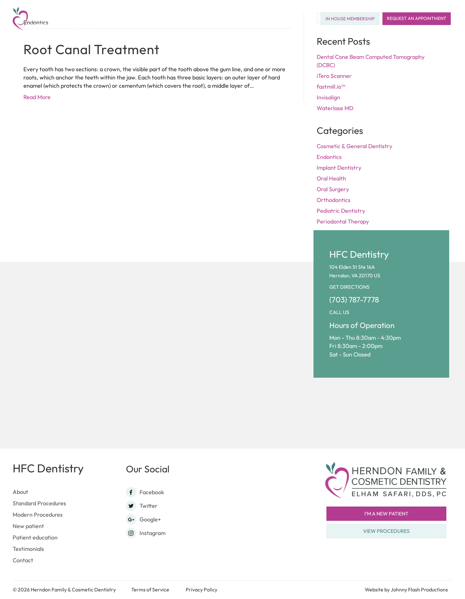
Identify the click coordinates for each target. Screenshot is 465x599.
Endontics (329, 157)
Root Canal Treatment (91, 49)
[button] (211, 18)
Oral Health (331, 178)
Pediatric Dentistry (341, 210)
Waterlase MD (335, 108)
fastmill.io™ (331, 86)
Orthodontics (333, 200)
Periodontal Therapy (343, 221)
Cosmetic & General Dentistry (354, 146)
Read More (37, 97)
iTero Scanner (334, 75)
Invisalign (328, 97)
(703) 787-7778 (354, 299)
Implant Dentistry (339, 167)
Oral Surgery (333, 189)
